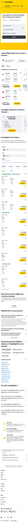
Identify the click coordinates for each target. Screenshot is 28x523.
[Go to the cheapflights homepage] (10, 2)
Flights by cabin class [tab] (17, 349)
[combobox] (15, 150)
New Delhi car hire (5, 364)
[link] (12, 130)
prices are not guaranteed (6, 451)
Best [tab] (3, 66)
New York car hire (5, 374)
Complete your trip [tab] (6, 349)
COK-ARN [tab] (14, 305)
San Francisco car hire (6, 372)
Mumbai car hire (5, 368)
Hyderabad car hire (5, 378)
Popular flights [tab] (5, 355)
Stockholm (19, 465)
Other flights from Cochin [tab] (18, 352)
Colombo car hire (5, 381)
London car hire (4, 366)
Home (6, 465)
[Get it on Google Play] (4, 511)
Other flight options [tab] (6, 352)
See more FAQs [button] (14, 337)
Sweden (14, 465)
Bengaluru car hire (5, 370)
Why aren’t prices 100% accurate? (10, 460)
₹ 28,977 (17, 17)
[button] (2, 2)
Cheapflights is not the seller (8, 455)
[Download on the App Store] (12, 511)
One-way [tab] (8, 66)
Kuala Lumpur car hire (6, 376)
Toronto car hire (4, 379)
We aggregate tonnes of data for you (10, 457)
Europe (10, 465)
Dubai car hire (4, 362)
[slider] (26, 162)
